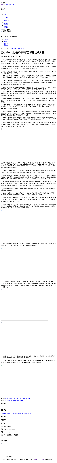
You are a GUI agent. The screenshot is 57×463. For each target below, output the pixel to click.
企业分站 (3, 4)
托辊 (33, 459)
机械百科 (6, 24)
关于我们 (6, 17)
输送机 (39, 459)
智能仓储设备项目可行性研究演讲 (14, 400)
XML (13, 4)
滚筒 (36, 459)
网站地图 (8, 4)
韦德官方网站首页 (5, 413)
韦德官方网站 (12, 48)
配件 (43, 459)
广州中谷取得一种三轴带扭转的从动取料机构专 (17, 398)
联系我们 (6, 27)
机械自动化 (7, 20)
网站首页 (6, 14)
